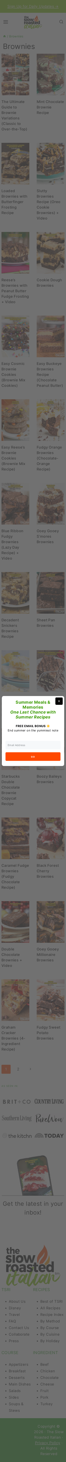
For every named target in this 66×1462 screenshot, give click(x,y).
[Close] (59, 701)
